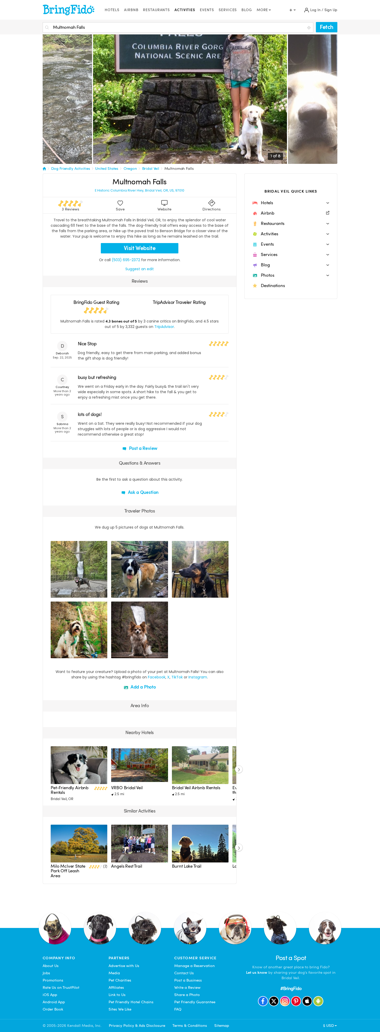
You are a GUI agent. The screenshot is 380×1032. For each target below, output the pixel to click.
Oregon (130, 168)
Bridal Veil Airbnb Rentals (196, 788)
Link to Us (117, 994)
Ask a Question (142, 492)
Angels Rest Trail (126, 866)
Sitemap (221, 1025)
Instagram (197, 677)
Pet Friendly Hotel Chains (131, 1002)
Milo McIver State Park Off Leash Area (68, 871)
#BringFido (290, 988)
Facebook (156, 677)
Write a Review (187, 987)
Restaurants (156, 10)
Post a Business (188, 980)
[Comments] (63, 593)
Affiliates (116, 987)
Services (228, 10)
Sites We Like (120, 1009)
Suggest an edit (139, 269)
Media (114, 973)
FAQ (177, 1009)
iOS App (50, 994)
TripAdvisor (164, 326)
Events (207, 10)
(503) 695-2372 (126, 259)
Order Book (53, 1009)
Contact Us (184, 973)
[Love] (55, 593)
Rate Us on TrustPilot (61, 987)
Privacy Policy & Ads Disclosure (137, 1025)
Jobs (46, 973)
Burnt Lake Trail (187, 866)
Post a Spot (291, 958)
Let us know (256, 972)
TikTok (177, 677)
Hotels (112, 10)
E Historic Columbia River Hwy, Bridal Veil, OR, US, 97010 (139, 190)
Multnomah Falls (179, 168)
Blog (246, 10)
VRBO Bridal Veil (127, 788)
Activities (184, 10)
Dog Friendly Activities (70, 168)
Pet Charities (120, 980)
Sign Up (330, 10)
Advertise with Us (124, 965)
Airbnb (131, 10)
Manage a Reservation (194, 965)
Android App (54, 1002)
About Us (51, 965)
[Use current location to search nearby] (309, 27)
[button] (290, 203)
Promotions (53, 980)
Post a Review (143, 448)
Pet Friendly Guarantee (194, 1002)
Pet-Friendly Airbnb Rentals (69, 790)
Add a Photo (143, 687)
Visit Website (140, 248)
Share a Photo (187, 994)
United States (106, 168)
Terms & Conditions (189, 1025)
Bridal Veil (150, 168)
